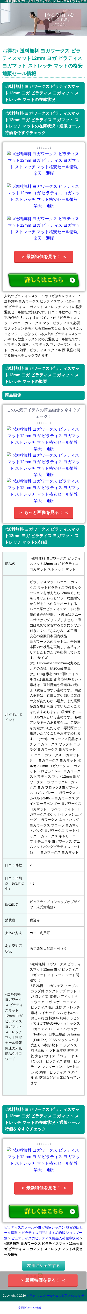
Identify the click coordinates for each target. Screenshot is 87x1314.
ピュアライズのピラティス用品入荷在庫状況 (45, 1238)
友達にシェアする (43, 1265)
